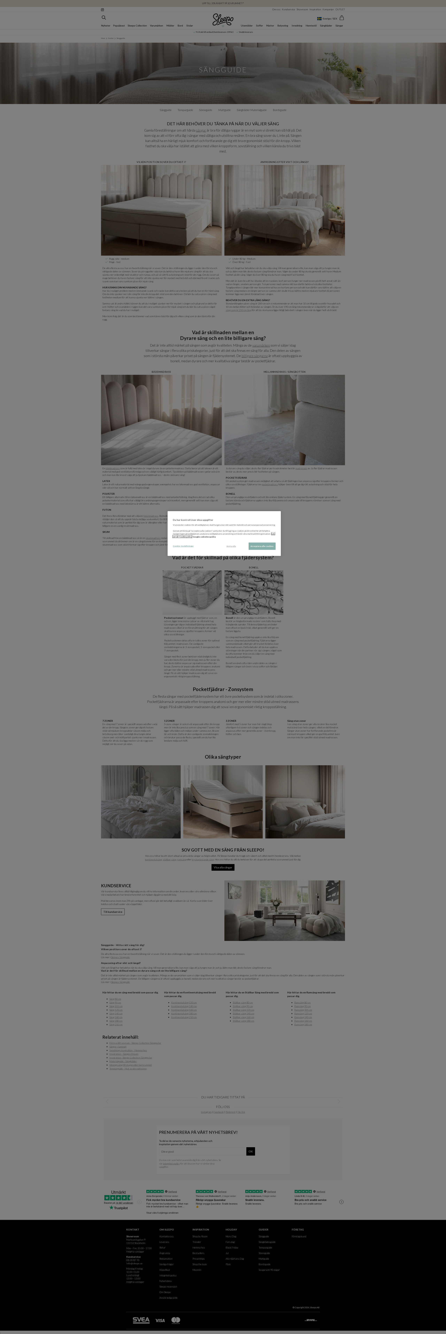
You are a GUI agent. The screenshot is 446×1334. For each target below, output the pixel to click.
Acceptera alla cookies (262, 546)
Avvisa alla (231, 546)
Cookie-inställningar (183, 546)
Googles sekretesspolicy (204, 537)
